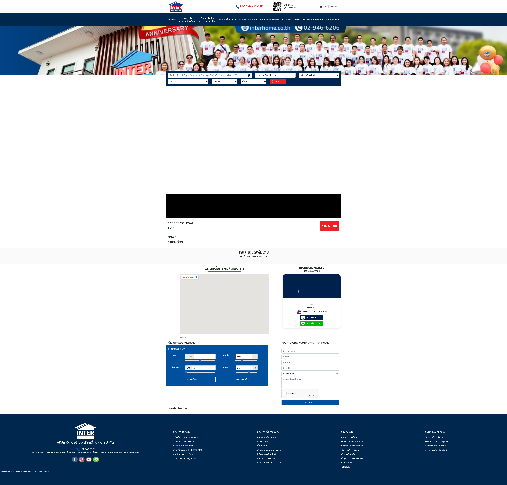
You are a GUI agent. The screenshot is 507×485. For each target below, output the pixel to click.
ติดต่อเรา (345, 467)
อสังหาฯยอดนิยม (247, 19)
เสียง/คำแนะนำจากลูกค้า (436, 441)
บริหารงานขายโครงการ (352, 445)
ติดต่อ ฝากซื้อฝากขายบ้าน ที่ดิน (207, 20)
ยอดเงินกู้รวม (192, 379)
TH (324, 6)
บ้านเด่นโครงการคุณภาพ (184, 458)
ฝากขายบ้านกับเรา (349, 437)
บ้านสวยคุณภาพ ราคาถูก (269, 450)
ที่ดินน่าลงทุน (263, 445)
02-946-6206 (319, 311)
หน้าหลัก (172, 19)
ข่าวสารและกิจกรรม (312, 19)
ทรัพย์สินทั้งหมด (226, 19)
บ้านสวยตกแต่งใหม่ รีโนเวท (269, 462)
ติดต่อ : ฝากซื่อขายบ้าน (352, 441)
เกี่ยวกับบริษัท (347, 462)
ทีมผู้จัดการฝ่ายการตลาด (352, 458)
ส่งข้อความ (310, 402)
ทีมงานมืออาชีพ (293, 19)
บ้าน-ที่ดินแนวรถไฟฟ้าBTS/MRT (187, 450)
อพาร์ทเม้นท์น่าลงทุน (266, 437)
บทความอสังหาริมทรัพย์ (436, 450)
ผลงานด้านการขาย (266, 458)
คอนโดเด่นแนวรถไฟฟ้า (183, 454)
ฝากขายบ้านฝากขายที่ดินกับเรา (187, 20)
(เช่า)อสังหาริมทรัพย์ (266, 454)
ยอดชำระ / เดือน (242, 379)
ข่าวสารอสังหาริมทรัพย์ (435, 445)
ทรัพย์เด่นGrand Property (185, 437)
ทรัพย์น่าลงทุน (263, 441)
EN (335, 6)
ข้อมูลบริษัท (331, 19)
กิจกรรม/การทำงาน (350, 450)
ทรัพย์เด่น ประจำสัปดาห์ (183, 441)
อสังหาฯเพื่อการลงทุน (270, 19)
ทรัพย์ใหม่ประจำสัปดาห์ (183, 445)
